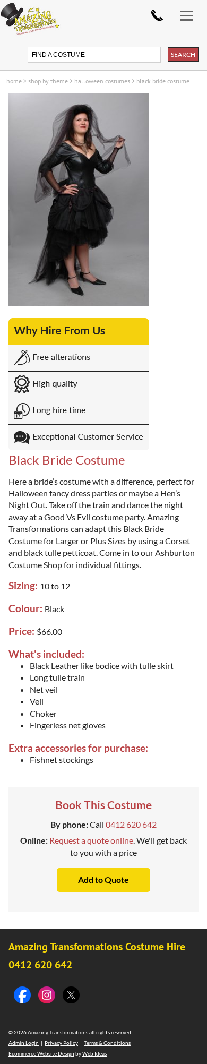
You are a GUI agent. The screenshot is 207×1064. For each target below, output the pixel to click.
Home (14, 81)
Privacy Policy (61, 1043)
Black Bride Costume (162, 81)
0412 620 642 (157, 15)
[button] (191, 9)
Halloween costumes (102, 81)
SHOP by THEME (48, 81)
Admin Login (23, 1043)
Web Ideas (94, 1053)
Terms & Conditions (107, 1043)
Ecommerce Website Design (41, 1053)
